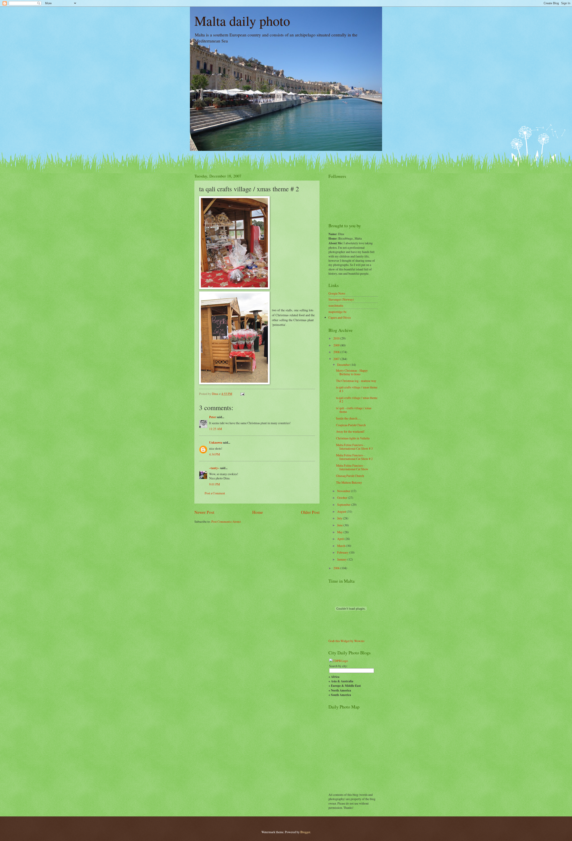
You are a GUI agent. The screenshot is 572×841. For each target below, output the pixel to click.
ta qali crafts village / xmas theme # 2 (356, 400)
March (341, 546)
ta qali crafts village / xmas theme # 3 (356, 389)
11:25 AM (215, 429)
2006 (336, 568)
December (344, 365)
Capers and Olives (339, 317)
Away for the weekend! (350, 431)
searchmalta (335, 305)
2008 (336, 352)
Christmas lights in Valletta (353, 438)
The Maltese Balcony (349, 482)
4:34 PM (214, 454)
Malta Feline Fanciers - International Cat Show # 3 (354, 447)
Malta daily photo (242, 21)
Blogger (305, 832)
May (340, 532)
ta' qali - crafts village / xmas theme (353, 410)
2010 (336, 338)
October (342, 497)
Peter (212, 417)
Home (257, 512)
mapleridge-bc (337, 312)
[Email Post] (242, 394)
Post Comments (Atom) (226, 521)
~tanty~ (214, 468)
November (344, 491)
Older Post (310, 512)
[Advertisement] (220, 537)
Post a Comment (215, 493)
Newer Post (204, 512)
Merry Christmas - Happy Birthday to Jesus (352, 372)
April (341, 539)
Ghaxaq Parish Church (350, 476)
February (343, 552)
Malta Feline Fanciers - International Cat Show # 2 (354, 457)
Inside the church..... (348, 418)
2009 (336, 345)
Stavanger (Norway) (341, 299)
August (342, 511)
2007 (336, 359)
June (340, 525)
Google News (336, 293)
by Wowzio (357, 641)
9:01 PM (214, 484)
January (342, 559)
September (344, 504)
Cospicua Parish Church (351, 425)
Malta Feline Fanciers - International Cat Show (352, 467)
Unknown (215, 442)
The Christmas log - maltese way (356, 381)
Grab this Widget (339, 641)
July (340, 518)
